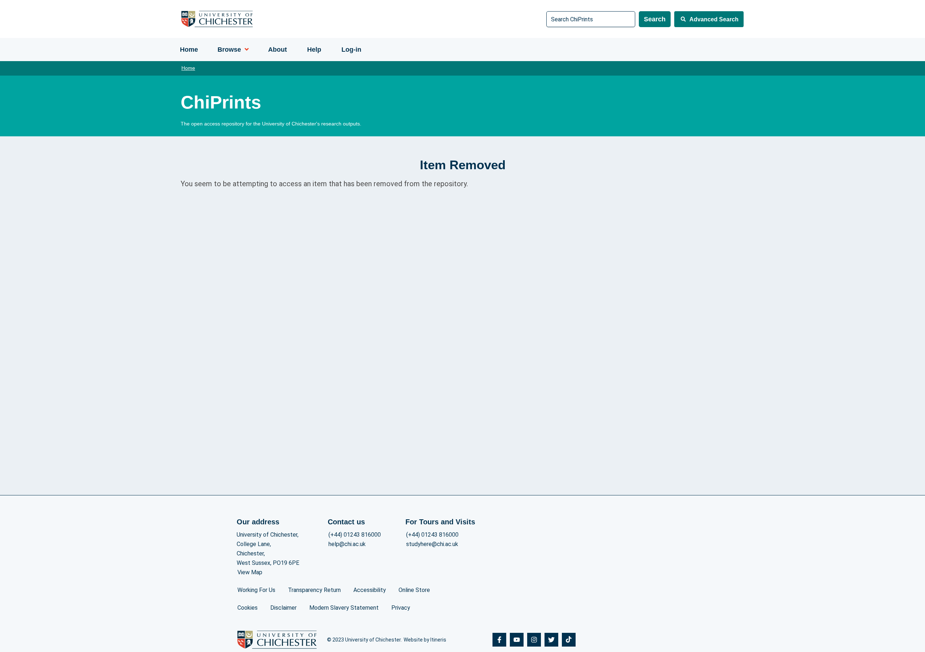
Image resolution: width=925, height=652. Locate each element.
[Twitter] (551, 640)
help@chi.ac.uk (347, 544)
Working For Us (256, 590)
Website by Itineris (425, 640)
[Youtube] (517, 640)
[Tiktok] (569, 640)
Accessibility (369, 590)
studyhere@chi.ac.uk (432, 544)
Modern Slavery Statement (344, 607)
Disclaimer (283, 607)
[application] (245, 49)
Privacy (400, 607)
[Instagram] (534, 640)
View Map (249, 572)
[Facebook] (499, 640)
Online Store (414, 590)
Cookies (247, 607)
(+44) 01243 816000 (354, 534)
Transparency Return (314, 590)
